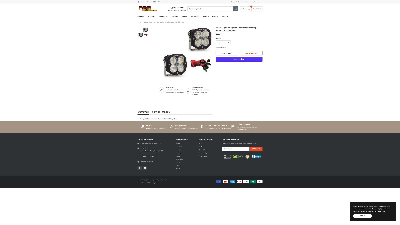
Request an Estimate (237, 1)
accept (362, 216)
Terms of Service (204, 150)
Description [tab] (143, 112)
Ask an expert (148, 156)
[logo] (148, 9)
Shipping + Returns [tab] (161, 112)
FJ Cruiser (152, 16)
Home (139, 22)
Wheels (206, 16)
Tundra (184, 16)
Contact (201, 147)
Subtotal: (218, 47)
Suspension (195, 16)
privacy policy (381, 211)
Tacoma (175, 16)
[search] (235, 8)
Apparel (225, 16)
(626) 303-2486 (178, 8)
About (200, 143)
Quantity (218, 38)
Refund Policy (203, 153)
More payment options (239, 64)
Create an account (255, 2)
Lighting (215, 16)
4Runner (141, 16)
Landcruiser (164, 16)
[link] (242, 8)
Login (246, 2)
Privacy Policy (203, 156)
